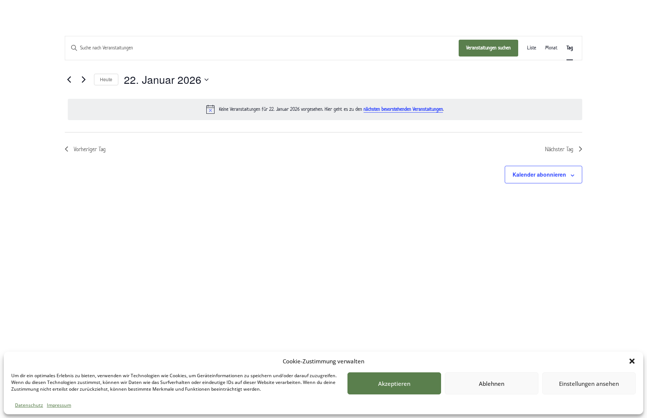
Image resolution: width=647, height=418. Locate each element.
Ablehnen (491, 383)
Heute (106, 79)
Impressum (59, 405)
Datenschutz (29, 405)
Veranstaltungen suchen (488, 48)
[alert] (325, 109)
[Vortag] (69, 79)
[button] (632, 361)
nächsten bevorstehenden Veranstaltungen (403, 109)
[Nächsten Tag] (83, 79)
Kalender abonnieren (539, 174)
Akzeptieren (394, 383)
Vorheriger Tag (90, 149)
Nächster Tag (559, 149)
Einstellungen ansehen (589, 383)
